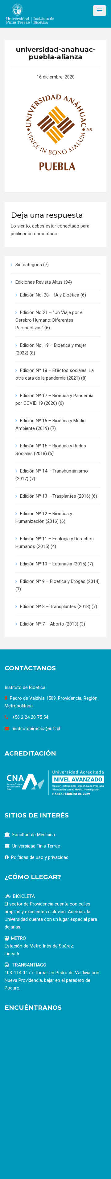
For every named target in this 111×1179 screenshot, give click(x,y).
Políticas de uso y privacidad (39, 857)
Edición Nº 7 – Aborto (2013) (49, 624)
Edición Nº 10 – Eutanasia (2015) (53, 564)
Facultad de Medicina (33, 834)
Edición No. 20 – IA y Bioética (49, 295)
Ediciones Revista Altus (39, 282)
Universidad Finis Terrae (36, 846)
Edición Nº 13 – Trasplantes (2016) (55, 496)
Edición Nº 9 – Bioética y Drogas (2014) (60, 581)
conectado (68, 226)
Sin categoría (28, 264)
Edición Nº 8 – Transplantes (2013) (55, 606)
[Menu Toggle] (99, 10)
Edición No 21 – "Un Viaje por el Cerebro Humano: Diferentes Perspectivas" (49, 320)
